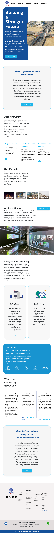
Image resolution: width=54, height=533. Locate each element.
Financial (36, 500)
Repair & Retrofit (20, 499)
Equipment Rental (28, 505)
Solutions (12, 4)
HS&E (35, 503)
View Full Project (49, 252)
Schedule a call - (44, 511)
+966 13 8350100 (44, 492)
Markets (36, 4)
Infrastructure (21, 497)
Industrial (20, 494)
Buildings (20, 492)
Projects (28, 4)
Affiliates (36, 505)
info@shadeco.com (46, 501)
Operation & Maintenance (28, 501)
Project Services (28, 494)
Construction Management (29, 498)
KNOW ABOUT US (27, 104)
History (35, 492)
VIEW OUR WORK (11, 56)
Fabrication (28, 508)
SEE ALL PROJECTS (43, 208)
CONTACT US (27, 471)
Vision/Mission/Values (39, 494)
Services (20, 4)
